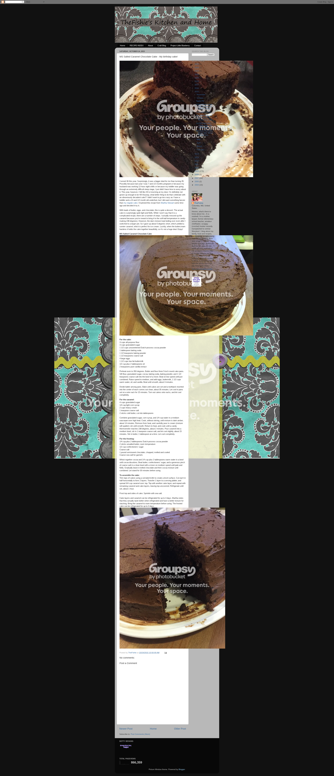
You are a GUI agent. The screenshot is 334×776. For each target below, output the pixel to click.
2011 (197, 164)
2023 (197, 71)
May (199, 139)
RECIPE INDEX (137, 45)
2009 (197, 171)
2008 (197, 175)
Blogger (182, 769)
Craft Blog (161, 45)
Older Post (180, 728)
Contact (197, 45)
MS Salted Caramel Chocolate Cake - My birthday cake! (204, 118)
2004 (197, 185)
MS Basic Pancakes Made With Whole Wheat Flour (204, 133)
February (201, 150)
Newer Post (125, 728)
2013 (197, 157)
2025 (197, 64)
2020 (197, 78)
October (200, 98)
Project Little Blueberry (180, 45)
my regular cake (131, 203)
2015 (197, 92)
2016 (197, 88)
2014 (197, 154)
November (201, 95)
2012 (197, 161)
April (199, 143)
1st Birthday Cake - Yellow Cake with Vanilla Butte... (204, 125)
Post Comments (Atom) (140, 734)
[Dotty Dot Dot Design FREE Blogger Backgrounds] (196, 286)
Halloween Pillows (203, 112)
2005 (197, 182)
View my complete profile (202, 269)
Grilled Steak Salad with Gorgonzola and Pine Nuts (204, 107)
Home (122, 45)
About (150, 45)
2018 (197, 81)
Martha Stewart (167, 203)
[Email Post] (165, 653)
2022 (197, 74)
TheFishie (198, 203)
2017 (197, 85)
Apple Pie (200, 101)
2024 (197, 68)
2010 (197, 168)
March (199, 146)
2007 (197, 178)
